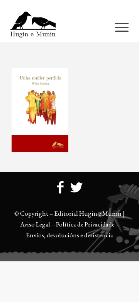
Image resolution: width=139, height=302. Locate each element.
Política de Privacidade (85, 224)
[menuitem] (71, 6)
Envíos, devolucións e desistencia (69, 235)
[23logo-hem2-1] (57, 26)
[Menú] (118, 26)
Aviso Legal (35, 224)
